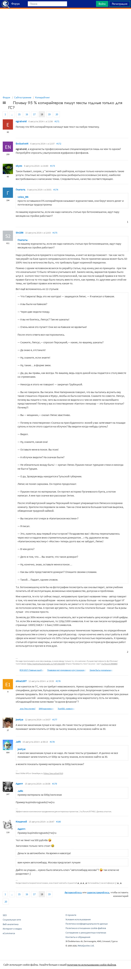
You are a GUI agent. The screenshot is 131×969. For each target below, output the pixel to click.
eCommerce (9, 933)
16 (27, 114)
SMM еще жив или (46, 708)
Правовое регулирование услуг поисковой (66, 670)
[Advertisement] (65, 17)
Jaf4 (18, 741)
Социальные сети (12, 919)
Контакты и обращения (78, 937)
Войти (102, 4)
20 (57, 114)
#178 (52, 741)
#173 (52, 165)
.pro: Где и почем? (27, 708)
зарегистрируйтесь (98, 892)
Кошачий (21, 821)
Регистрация (119, 4)
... (12, 114)
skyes (19, 165)
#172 (58, 143)
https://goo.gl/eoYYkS (53, 773)
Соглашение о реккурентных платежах (86, 932)
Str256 (19, 232)
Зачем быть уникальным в (101, 670)
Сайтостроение (22, 97)
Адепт (19, 783)
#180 (58, 821)
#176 (58, 681)
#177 (54, 719)
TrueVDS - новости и (66, 708)
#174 (55, 189)
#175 (55, 232)
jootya (19, 719)
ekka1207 (21, 681)
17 (34, 114)
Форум (6, 97)
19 (49, 114)
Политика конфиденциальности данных (87, 923)
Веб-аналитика (10, 924)
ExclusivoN (22, 143)
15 (19, 114)
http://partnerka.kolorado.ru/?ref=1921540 (46, 663)
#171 (57, 121)
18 (42, 114)
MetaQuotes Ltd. (86, 945)
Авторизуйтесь (73, 892)
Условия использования (78, 919)
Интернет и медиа (12, 928)
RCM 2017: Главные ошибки (32, 670)
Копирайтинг (42, 97)
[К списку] (10, 103)
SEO (5, 915)
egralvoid (21, 121)
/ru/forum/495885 (109, 663)
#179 (54, 783)
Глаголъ (20, 189)
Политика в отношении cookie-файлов (86, 928)
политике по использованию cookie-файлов (91, 964)
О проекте (71, 915)
